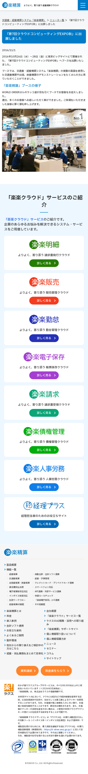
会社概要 (51, 611)
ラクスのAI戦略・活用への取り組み (65, 622)
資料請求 (26, 671)
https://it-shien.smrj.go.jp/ (57, 729)
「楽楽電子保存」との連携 (47, 600)
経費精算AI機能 (16, 604)
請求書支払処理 (16, 587)
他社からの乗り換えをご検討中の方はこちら (25, 647)
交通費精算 (14, 578)
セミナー (51, 648)
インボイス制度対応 (18, 595)
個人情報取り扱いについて (61, 634)
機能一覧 (11, 569)
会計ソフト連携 (15, 626)
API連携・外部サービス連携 (48, 591)
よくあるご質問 (15, 635)
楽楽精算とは (14, 611)
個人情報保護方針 (56, 639)
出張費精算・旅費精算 (19, 583)
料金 (9, 616)
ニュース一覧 (57, 20)
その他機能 (40, 604)
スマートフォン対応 (44, 587)
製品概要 (11, 565)
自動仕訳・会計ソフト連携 (47, 574)
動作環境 (11, 640)
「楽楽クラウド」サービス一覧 (63, 616)
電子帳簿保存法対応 (18, 591)
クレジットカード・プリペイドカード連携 (54, 583)
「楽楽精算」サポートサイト (62, 629)
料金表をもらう (55, 671)
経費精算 (13, 574)
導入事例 (11, 621)
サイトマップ (53, 658)
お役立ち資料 (14, 630)
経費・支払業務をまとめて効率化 (25, 653)
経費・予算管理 (42, 578)
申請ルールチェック (44, 595)
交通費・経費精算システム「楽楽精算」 (24, 20)
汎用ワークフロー (17, 600)
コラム (50, 653)
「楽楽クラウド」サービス (23, 219)
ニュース (51, 644)
